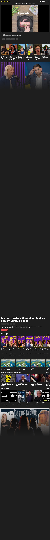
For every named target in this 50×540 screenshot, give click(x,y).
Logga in (42, 1)
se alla (47, 42)
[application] (25, 18)
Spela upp (5, 329)
